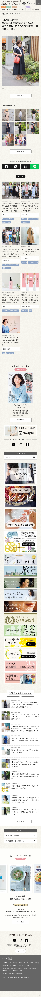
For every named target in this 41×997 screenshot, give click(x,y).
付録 (8, 9)
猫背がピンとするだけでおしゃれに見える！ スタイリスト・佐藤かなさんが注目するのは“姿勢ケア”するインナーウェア (29, 300)
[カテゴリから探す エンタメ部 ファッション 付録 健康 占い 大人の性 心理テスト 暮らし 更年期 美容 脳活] (20, 835)
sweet (31, 962)
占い (28, 9)
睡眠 (3, 353)
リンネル (13, 965)
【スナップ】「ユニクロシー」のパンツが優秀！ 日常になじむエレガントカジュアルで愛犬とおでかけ (25, 716)
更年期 (14, 9)
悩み (30, 310)
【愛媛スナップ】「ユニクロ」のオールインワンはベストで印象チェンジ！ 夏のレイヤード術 (25, 812)
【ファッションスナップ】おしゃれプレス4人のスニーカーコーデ (30, 251)
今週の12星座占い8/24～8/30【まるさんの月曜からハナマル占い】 (24, 787)
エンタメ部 (35, 9)
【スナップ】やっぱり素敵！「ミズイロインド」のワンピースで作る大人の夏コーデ (24, 739)
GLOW (13, 968)
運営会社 (16, 945)
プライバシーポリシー (27, 945)
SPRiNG (28, 965)
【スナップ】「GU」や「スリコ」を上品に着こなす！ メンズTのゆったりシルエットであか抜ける (25, 764)
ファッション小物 (33, 219)
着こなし (4, 219)
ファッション (6, 215)
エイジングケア (14, 310)
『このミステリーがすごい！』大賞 (12, 973)
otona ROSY (21, 965)
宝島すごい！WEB (17, 971)
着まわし (11, 219)
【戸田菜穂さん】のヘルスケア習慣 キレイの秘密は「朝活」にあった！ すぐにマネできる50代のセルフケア (25, 800)
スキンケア (5, 310)
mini (36, 962)
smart (25, 968)
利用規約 (9, 945)
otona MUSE (6, 968)
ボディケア (25, 310)
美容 (4, 306)
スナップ (21, 9)
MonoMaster (32, 968)
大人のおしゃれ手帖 (23, 962)
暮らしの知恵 (9, 353)
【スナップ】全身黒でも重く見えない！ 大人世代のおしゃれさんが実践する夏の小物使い (25, 776)
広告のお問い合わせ (20, 946)
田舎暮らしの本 (7, 971)
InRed (14, 962)
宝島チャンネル (7, 962)
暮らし (4, 349)
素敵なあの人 (6, 965)
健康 (3, 9)
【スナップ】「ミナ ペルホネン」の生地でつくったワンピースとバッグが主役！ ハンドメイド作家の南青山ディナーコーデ (25, 704)
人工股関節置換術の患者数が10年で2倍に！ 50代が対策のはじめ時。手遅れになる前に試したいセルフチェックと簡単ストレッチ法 (25, 729)
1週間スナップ (6, 222)
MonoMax (19, 968)
